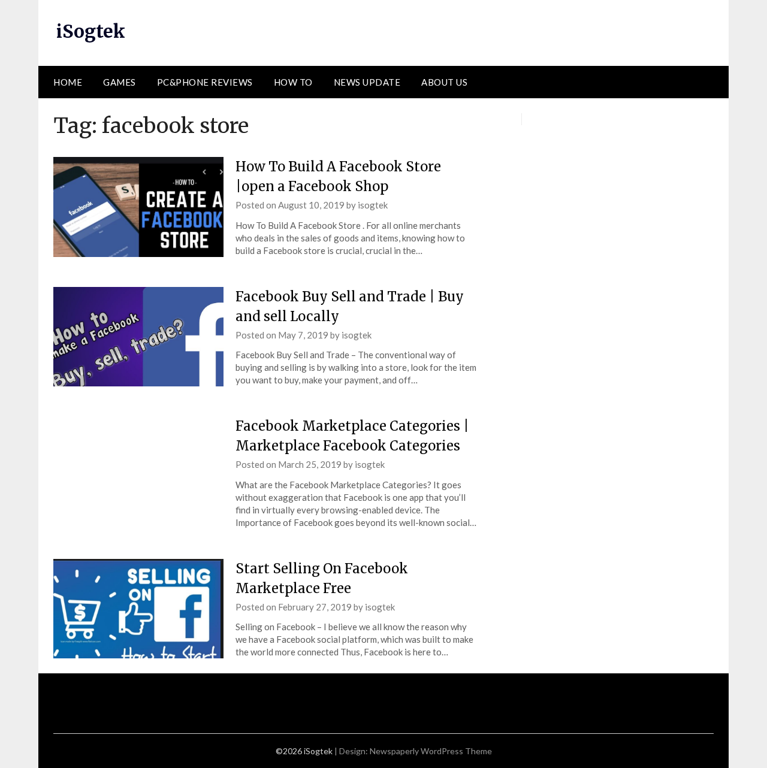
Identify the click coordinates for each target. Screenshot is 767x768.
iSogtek (90, 31)
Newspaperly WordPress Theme (431, 751)
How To (293, 82)
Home (67, 82)
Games (119, 82)
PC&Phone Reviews (205, 82)
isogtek (373, 204)
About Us (444, 82)
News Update (367, 82)
